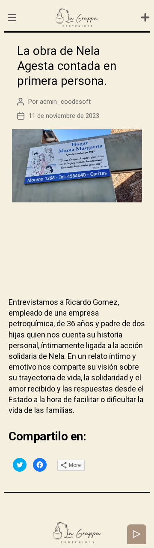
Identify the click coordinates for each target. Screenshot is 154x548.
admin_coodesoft (65, 101)
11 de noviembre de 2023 (64, 116)
